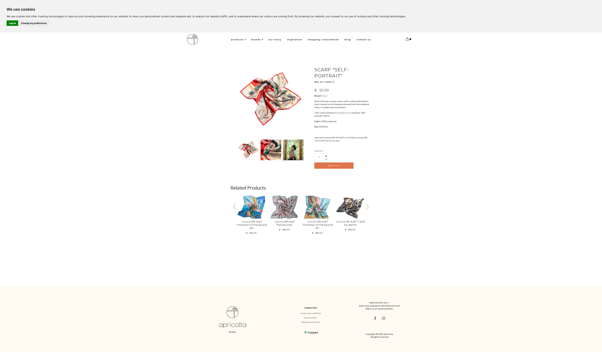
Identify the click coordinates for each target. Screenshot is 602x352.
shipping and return (310, 322)
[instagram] (383, 318)
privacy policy (310, 317)
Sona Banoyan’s (343, 112)
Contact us (363, 39)
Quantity (319, 151)
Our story (275, 39)
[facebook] (375, 318)
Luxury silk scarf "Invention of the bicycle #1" (317, 225)
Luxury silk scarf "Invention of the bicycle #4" (251, 225)
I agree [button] (12, 23)
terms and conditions (311, 313)
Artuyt (324, 95)
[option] (270, 99)
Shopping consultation (323, 39)
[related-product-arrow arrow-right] (367, 207)
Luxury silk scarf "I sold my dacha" (350, 223)
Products (237, 39)
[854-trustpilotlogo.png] (311, 332)
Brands (256, 39)
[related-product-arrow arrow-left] (234, 207)
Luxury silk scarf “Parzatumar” (285, 223)
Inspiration (294, 39)
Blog (348, 39)
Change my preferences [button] (34, 23)
